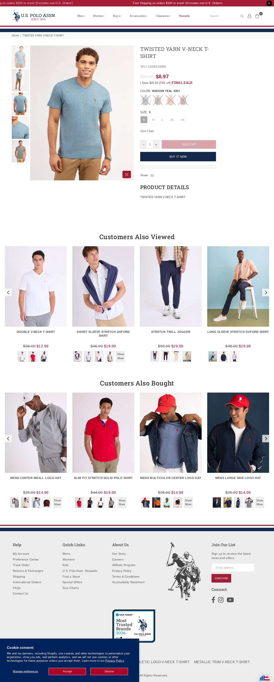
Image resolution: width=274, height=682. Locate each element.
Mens (66, 553)
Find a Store (71, 576)
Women (98, 16)
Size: (145, 112)
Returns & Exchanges (28, 570)
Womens (69, 559)
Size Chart (147, 131)
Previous (34, 113)
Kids (65, 565)
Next (130, 113)
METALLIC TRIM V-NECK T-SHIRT (222, 662)
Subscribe (221, 578)
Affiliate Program (124, 565)
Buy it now (178, 156)
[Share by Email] (152, 175)
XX (183, 119)
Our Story (119, 553)
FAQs (17, 588)
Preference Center (26, 559)
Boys (116, 16)
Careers (118, 559)
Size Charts (71, 588)
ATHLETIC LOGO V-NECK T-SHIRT (161, 662)
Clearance (162, 16)
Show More (120, 356)
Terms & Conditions (126, 576)
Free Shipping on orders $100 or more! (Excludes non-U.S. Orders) (173, 3)
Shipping (19, 576)
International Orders (27, 582)
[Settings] (249, 16)
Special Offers (72, 582)
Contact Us (20, 593)
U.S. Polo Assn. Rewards (80, 570)
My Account (21, 553)
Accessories (138, 16)
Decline (109, 671)
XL (172, 119)
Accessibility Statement (128, 582)
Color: (160, 91)
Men (80, 16)
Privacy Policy (114, 660)
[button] (7, 292)
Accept (67, 671)
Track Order (21, 565)
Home (15, 35)
